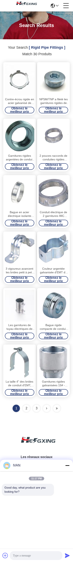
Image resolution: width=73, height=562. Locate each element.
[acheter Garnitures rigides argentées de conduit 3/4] (19, 136)
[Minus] (67, 465)
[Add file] (5, 555)
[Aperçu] (36, 445)
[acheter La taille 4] (19, 362)
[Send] (67, 555)
